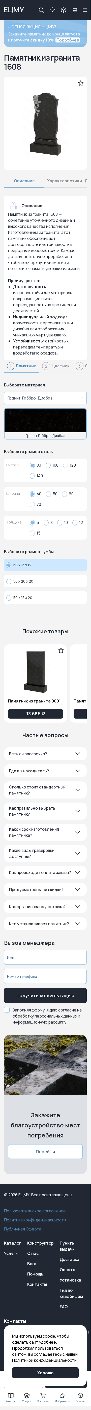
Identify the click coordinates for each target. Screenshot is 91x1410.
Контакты (37, 1284)
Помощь (35, 1274)
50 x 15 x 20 (22, 597)
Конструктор (40, 1243)
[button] (45, 754)
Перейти (45, 1152)
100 (55, 465)
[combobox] (43, 398)
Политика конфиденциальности (35, 1220)
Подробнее (67, 40)
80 (39, 465)
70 (39, 504)
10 (66, 522)
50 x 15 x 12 (22, 564)
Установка (70, 1280)
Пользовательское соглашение (35, 1211)
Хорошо (45, 1373)
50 (55, 494)
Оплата (67, 1269)
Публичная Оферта (22, 1229)
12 (81, 522)
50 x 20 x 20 (23, 581)
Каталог (12, 1243)
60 (71, 494)
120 (73, 465)
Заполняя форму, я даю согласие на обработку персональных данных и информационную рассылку (47, 1016)
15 (39, 533)
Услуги (11, 1253)
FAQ (64, 1306)
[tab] (21, 367)
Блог (32, 1263)
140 (40, 475)
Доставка (69, 1259)
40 (39, 494)
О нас (33, 1253)
